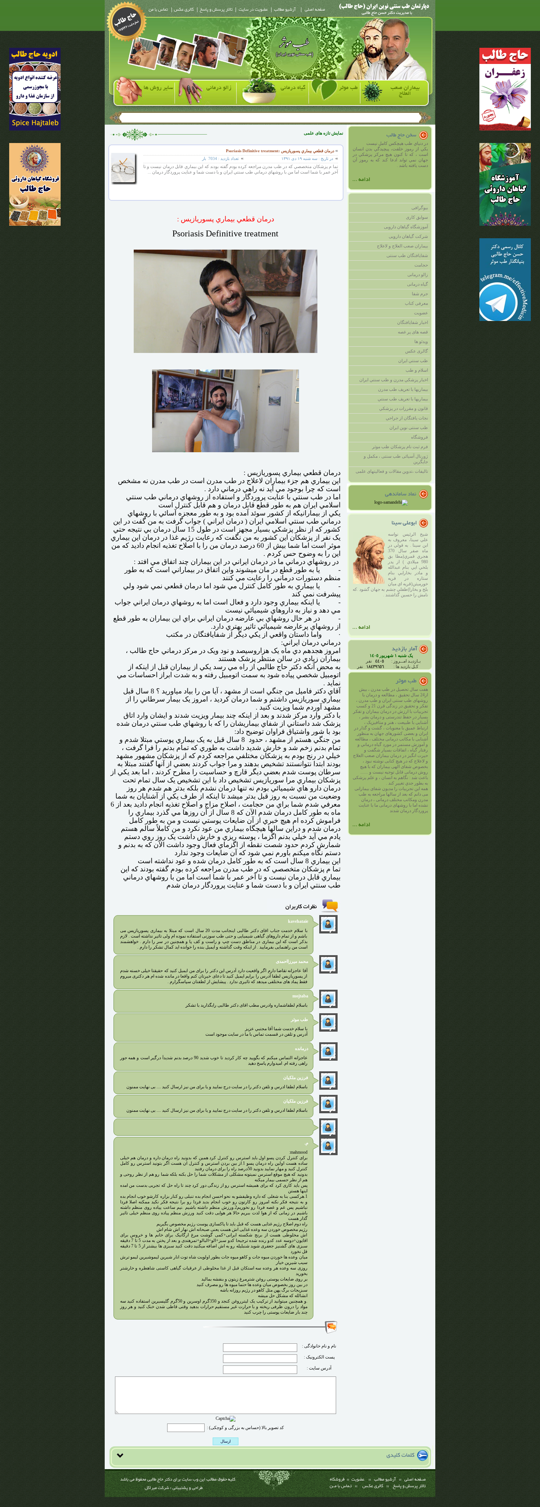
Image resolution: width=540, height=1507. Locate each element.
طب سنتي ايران (413, 360)
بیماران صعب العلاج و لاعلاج (402, 246)
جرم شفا (420, 293)
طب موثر (348, 88)
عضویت (421, 312)
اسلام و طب (417, 370)
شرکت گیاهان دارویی (408, 236)
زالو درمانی (218, 88)
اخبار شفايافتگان (412, 322)
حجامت (421, 265)
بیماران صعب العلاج (405, 91)
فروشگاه (419, 437)
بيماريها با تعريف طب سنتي (403, 398)
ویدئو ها (421, 341)
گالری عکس (416, 351)
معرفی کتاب (416, 303)
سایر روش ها (158, 88)
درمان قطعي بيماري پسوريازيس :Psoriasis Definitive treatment (280, 151)
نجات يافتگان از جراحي (407, 418)
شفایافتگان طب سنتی (407, 255)
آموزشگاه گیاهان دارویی (406, 226)
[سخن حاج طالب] (361, 183)
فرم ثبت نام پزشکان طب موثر (400, 446)
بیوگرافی (419, 207)
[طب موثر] (361, 828)
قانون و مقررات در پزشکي (403, 408)
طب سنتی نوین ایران (408, 427)
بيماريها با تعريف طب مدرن (403, 389)
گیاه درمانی (293, 88)
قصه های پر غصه (413, 332)
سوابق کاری (417, 217)
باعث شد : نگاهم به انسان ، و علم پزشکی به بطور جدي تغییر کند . (390, 780)
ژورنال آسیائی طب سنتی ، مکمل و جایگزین (396, 459)
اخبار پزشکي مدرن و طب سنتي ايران (393, 379)
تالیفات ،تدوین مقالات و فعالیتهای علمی (392, 471)
